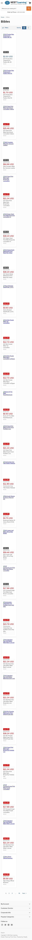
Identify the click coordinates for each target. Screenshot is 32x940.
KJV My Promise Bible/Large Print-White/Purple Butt (8, 737)
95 (19, 893)
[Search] (28, 8)
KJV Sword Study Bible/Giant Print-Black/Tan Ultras (8, 275)
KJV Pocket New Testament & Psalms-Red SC (7, 96)
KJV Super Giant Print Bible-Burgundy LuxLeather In (9, 239)
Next (23, 893)
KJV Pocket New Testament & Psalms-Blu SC (7, 60)
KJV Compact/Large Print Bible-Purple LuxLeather (8, 810)
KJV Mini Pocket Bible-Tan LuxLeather (7, 345)
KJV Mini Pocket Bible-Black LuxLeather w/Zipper (9, 381)
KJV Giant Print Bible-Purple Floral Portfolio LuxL (8, 451)
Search (3, 932)
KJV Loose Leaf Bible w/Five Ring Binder (8, 556)
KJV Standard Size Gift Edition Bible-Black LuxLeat (8, 665)
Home (2, 17)
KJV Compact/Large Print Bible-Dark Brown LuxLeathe (8, 592)
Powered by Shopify (22, 937)
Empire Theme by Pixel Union (8, 937)
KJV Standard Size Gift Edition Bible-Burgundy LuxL (8, 701)
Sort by (19, 27)
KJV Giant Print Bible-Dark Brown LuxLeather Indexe (8, 132)
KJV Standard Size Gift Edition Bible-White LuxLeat (8, 846)
